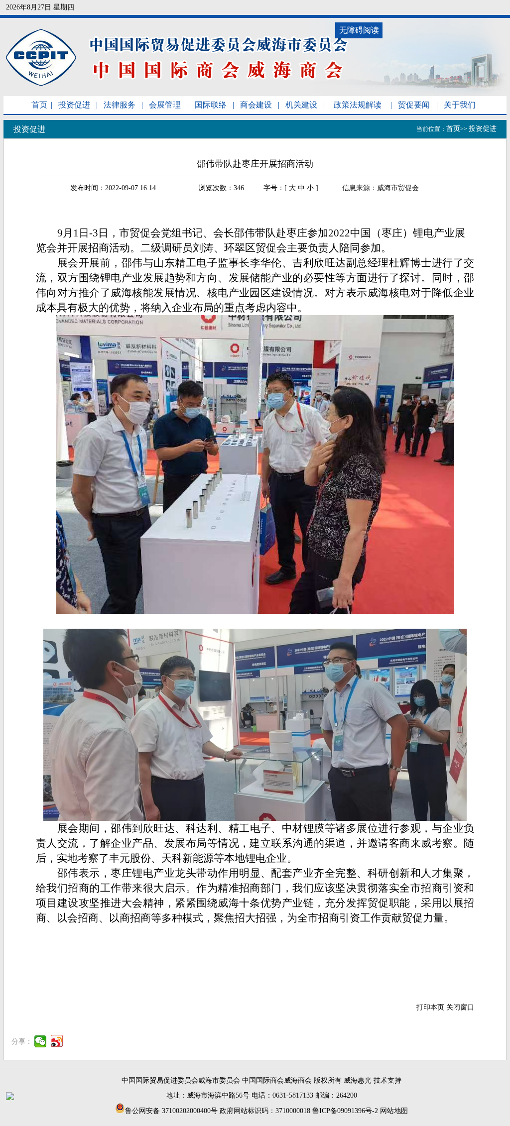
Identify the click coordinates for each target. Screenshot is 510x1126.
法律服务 (119, 105)
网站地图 (394, 1111)
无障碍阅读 (359, 30)
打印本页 (430, 1007)
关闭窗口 (460, 1007)
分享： (21, 1042)
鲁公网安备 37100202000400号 (171, 1111)
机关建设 (301, 105)
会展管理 (165, 105)
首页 (39, 105)
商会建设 (256, 105)
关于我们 (460, 105)
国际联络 (211, 105)
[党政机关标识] (10, 1098)
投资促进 (74, 105)
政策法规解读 (358, 105)
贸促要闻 (414, 105)
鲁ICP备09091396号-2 (345, 1111)
